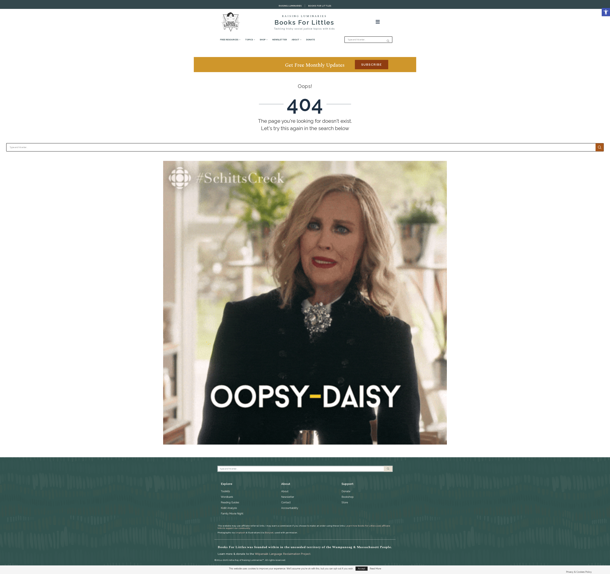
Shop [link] (262, 39)
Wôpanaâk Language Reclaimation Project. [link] (283, 553)
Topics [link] (249, 39)
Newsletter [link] (279, 39)
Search (600, 147)
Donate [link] (310, 39)
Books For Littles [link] (319, 6)
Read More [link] (375, 568)
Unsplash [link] (240, 532)
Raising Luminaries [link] (290, 6)
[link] (606, 12)
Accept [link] (361, 568)
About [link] (295, 39)
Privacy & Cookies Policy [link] (579, 572)
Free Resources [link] (229, 39)
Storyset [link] (269, 532)
